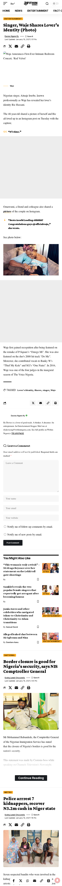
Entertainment (13, 19)
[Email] (16, 46)
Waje (53, 390)
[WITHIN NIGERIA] (31, 3)
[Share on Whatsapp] (27, 880)
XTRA (46, 572)
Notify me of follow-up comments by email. (30, 526)
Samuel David (12, 627)
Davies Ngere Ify (12, 36)
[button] (6, 3)
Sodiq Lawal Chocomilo (15, 678)
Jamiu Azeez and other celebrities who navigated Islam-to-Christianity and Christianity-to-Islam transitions (18, 615)
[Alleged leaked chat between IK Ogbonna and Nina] (50, 638)
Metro (8, 792)
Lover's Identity (25, 390)
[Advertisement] (31, 167)
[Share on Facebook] (13, 880)
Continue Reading (31, 778)
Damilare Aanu (12, 642)
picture (7, 211)
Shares (37, 390)
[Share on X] (10, 46)
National (9, 655)
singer (46, 390)
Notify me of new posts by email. (24, 534)
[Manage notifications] (57, 880)
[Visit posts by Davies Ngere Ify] (6, 416)
